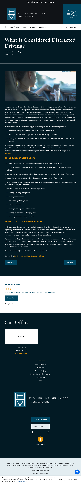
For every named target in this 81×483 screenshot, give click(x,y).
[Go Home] (6, 27)
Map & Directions (21, 353)
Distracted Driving (37, 256)
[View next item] (12, 304)
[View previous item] (5, 304)
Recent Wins (38, 427)
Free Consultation (40, 420)
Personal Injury (25, 256)
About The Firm (40, 365)
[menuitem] (40, 364)
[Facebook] (32, 432)
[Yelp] (48, 432)
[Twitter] (40, 432)
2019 (17, 27)
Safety (16, 256)
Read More (11, 298)
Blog (11, 27)
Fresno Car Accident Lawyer (40, 374)
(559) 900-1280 (72, 16)
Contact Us (40, 377)
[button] (77, 472)
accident (8, 153)
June (24, 27)
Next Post (70, 262)
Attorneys (40, 368)
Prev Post (10, 262)
